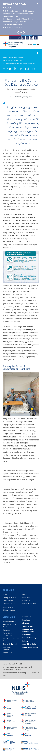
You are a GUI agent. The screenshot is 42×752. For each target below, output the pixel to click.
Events (24, 594)
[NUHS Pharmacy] (30, 735)
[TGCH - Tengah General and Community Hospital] (30, 708)
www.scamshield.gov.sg (13, 27)
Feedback (26, 620)
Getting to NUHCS (9, 598)
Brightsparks (7, 652)
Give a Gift (26, 601)
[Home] (12, 728)
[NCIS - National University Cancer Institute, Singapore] (30, 721)
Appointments (8, 607)
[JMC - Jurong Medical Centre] (12, 721)
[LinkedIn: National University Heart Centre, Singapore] (23, 37)
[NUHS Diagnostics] (12, 735)
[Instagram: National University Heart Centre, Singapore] (19, 37)
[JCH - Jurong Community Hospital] (12, 715)
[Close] (37, 3)
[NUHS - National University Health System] (21, 688)
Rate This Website (29, 644)
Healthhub (7, 630)
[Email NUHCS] (31, 37)
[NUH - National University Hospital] (12, 701)
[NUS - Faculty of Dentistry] (12, 748)
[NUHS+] (36, 37)
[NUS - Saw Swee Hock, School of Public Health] (30, 748)
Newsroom (26, 598)
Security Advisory (29, 638)
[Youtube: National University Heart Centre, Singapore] (27, 37)
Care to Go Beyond (10, 644)
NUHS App (7, 594)
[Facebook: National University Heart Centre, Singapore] (15, 37)
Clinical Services (9, 610)
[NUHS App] (11, 37)
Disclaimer (26, 635)
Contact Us (26, 617)
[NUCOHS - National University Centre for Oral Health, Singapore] (30, 728)
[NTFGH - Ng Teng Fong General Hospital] (30, 701)
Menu (30, 44)
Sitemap (25, 623)
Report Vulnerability (30, 647)
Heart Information (16, 58)
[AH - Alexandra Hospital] (12, 708)
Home (5, 58)
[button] (32, 53)
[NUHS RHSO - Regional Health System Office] (12, 742)
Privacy (25, 641)
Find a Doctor (8, 601)
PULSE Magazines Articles (12, 60)
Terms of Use (27, 626)
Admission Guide (9, 604)
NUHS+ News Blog (29, 604)
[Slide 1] (21, 32)
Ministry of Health (9, 621)
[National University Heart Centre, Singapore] (13, 44)
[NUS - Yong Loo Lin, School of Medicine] (30, 742)
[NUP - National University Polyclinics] (30, 715)
